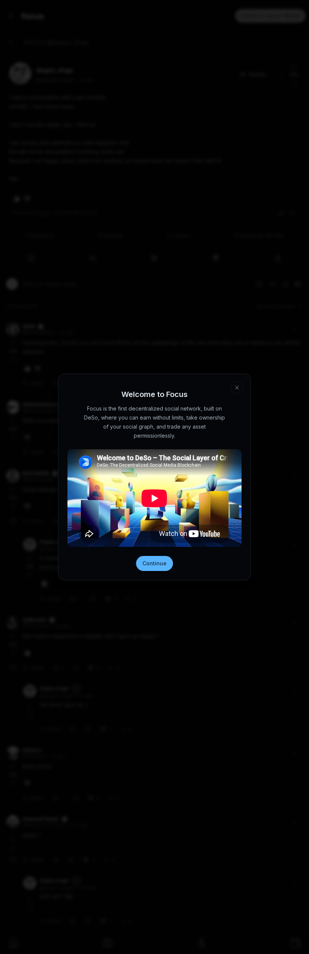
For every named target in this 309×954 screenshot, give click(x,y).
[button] (217, 911)
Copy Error (159, 933)
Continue (154, 563)
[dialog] (154, 924)
